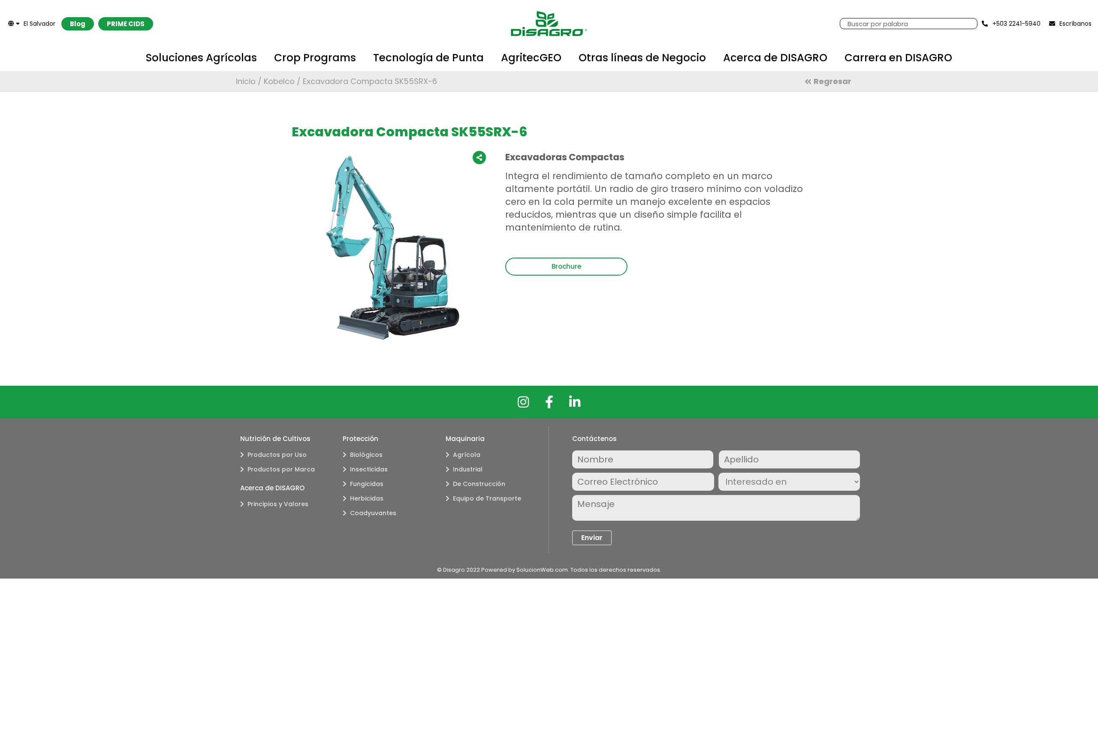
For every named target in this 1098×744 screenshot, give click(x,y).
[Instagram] (523, 402)
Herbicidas (366, 498)
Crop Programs (315, 57)
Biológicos (366, 454)
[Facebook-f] (549, 402)
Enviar (592, 538)
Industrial (468, 469)
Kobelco (279, 81)
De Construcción (479, 484)
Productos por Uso (277, 454)
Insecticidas (369, 469)
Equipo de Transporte (487, 498)
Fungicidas (366, 484)
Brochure (566, 266)
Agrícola (466, 454)
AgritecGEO (531, 57)
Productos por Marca (281, 469)
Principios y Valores (277, 504)
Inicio (246, 81)
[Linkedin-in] (574, 402)
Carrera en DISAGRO (898, 57)
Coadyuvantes (373, 513)
